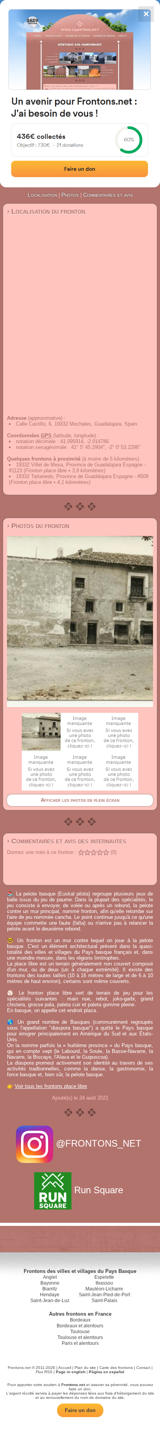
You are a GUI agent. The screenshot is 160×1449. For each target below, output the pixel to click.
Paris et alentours (80, 1343)
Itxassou (104, 1283)
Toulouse (80, 1331)
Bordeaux (80, 1320)
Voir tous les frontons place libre (51, 1086)
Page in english (70, 1372)
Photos (70, 195)
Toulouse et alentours (80, 1337)
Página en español (106, 1372)
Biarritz (49, 1289)
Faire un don (80, 1410)
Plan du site (85, 1367)
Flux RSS (44, 1372)
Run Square (98, 1190)
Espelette (104, 1277)
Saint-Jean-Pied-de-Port (104, 1294)
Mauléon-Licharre (104, 1289)
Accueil (64, 1367)
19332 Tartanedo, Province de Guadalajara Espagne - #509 (82, 476)
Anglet (50, 1277)
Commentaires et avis (108, 195)
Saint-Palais (104, 1300)
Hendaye (49, 1294)
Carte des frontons (116, 1367)
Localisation (42, 195)
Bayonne (49, 1283)
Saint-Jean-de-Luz (50, 1300)
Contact (143, 1367)
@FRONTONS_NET (98, 1143)
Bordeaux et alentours (80, 1326)
